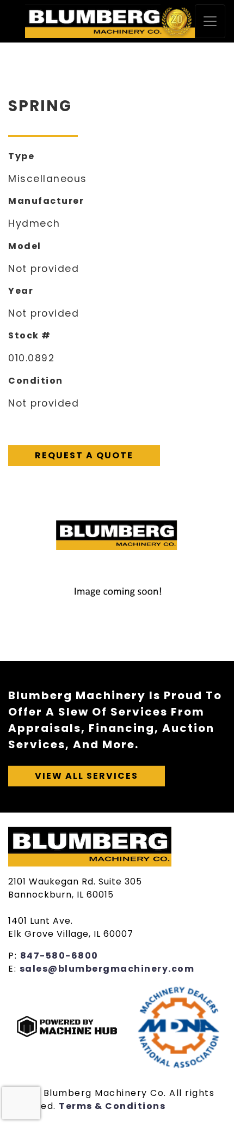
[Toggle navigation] (210, 21)
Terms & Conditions (112, 1106)
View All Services (86, 775)
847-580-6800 (59, 955)
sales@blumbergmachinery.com (107, 968)
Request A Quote (84, 455)
